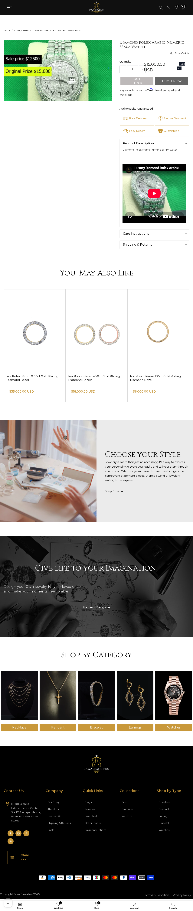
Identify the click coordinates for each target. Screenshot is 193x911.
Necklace (165, 802)
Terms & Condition (157, 895)
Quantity (125, 61)
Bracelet (164, 822)
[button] (108, 68)
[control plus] (142, 69)
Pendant (164, 808)
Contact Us (54, 815)
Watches (127, 815)
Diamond (127, 808)
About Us (53, 808)
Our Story (53, 802)
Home (7, 30)
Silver (125, 802)
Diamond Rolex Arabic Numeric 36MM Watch (57, 30)
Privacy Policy (182, 895)
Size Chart (91, 815)
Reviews (90, 808)
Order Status (92, 822)
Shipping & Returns (59, 822)
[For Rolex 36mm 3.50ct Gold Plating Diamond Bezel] (34, 330)
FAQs (50, 829)
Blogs (88, 802)
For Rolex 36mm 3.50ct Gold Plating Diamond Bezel (32, 378)
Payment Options (95, 829)
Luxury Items (21, 30)
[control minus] (122, 69)
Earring (163, 815)
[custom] (11, 833)
